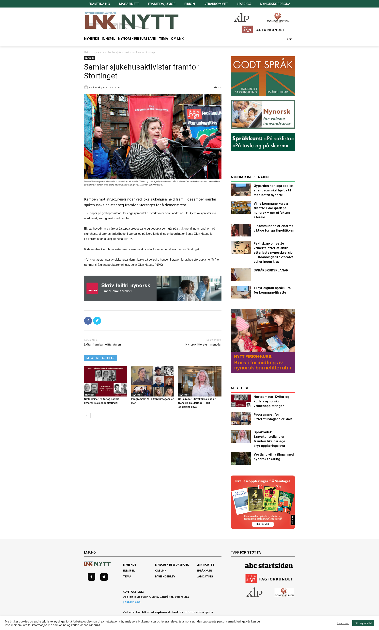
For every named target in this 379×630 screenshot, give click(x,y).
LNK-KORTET (206, 564)
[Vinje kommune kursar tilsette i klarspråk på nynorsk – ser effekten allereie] (241, 207)
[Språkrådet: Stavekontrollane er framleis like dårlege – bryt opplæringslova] (199, 381)
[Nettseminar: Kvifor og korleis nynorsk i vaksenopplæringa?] (105, 381)
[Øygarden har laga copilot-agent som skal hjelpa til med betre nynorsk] (241, 190)
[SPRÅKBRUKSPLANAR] (241, 274)
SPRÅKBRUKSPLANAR (271, 270)
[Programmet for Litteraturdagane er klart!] (152, 381)
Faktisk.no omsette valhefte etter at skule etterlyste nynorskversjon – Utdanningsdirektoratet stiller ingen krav (274, 252)
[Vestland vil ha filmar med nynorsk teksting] (241, 458)
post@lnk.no (132, 602)
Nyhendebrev (165, 576)
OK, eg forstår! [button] (363, 623)
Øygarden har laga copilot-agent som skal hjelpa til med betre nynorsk (274, 190)
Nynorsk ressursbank (172, 564)
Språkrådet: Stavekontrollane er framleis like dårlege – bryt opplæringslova (197, 402)
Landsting (205, 576)
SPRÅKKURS (205, 570)
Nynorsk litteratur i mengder (203, 344)
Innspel (129, 570)
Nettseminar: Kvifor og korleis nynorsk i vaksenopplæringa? (271, 401)
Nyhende (99, 52)
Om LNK (160, 570)
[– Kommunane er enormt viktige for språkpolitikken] (241, 230)
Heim (87, 52)
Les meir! (343, 623)
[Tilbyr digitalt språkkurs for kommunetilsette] (241, 292)
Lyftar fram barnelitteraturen (102, 344)
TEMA (127, 576)
